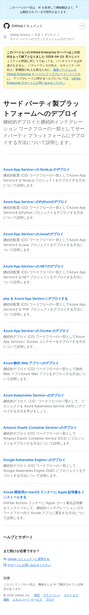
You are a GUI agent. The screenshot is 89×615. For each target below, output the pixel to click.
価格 (6, 599)
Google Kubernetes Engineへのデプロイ (34, 460)
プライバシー (51, 595)
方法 (37, 34)
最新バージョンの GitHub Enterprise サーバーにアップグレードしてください (44, 74)
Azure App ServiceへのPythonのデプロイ (35, 202)
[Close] (77, 6)
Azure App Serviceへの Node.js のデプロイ (36, 169)
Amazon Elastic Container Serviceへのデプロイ (40, 427)
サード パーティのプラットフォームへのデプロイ (42, 39)
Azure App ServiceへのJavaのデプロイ (33, 234)
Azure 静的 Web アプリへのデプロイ (31, 363)
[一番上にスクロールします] (80, 606)
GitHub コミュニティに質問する (28, 559)
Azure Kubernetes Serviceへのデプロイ (33, 395)
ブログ (50, 599)
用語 (37, 595)
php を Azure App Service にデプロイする (35, 298)
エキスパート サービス (27, 599)
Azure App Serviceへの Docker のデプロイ (36, 331)
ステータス (71, 595)
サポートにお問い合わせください (29, 565)
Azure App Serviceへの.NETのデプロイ (33, 266)
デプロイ (50, 34)
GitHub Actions (20, 34)
